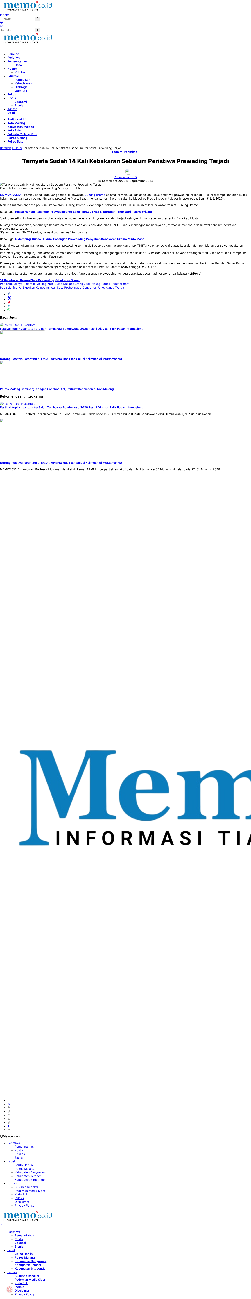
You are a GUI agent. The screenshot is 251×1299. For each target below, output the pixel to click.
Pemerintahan (17, 61)
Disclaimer (22, 1202)
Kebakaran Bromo (67, 280)
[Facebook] (8, 1100)
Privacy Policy (24, 1205)
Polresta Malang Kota (22, 134)
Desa (18, 65)
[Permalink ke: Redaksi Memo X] (128, 173)
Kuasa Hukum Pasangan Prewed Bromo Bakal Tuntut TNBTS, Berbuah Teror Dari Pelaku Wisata (83, 211)
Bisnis (11, 98)
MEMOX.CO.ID (10, 195)
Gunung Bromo (95, 195)
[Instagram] (8, 1115)
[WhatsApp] (8, 1122)
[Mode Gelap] (1, 22)
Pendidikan (22, 79)
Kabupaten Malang (20, 127)
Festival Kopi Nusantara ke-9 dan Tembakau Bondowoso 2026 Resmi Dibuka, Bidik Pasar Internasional (72, 328)
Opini (11, 113)
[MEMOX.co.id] (27, 11)
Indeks (4, 15)
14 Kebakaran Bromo (15, 280)
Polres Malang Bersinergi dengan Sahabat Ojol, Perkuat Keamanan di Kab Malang (57, 389)
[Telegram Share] (8, 306)
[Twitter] (8, 1104)
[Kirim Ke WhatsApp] (8, 310)
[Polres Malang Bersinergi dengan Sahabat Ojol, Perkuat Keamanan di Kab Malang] (23, 385)
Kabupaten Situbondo (30, 1179)
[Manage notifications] (9, 1289)
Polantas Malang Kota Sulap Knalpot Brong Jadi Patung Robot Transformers (64, 284)
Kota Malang (16, 123)
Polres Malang (17, 138)
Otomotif (21, 90)
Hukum (12, 68)
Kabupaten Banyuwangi (31, 1172)
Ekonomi (21, 102)
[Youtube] (8, 1118)
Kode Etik (21, 1194)
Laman (12, 1183)
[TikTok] (8, 1126)
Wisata (12, 109)
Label (11, 1161)
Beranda (13, 54)
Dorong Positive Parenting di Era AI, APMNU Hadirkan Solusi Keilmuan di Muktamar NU (61, 359)
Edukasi (13, 76)
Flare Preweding (42, 280)
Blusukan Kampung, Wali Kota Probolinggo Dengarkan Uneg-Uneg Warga (62, 287)
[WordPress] (8, 1111)
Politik (11, 94)
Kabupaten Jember (28, 1176)
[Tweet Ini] (9, 299)
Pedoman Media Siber (30, 1191)
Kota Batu (14, 130)
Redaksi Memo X (125, 177)
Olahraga (21, 87)
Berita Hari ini (24, 1165)
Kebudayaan (23, 83)
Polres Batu (15, 141)
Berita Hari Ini (16, 119)
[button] (37, 19)
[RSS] (8, 1129)
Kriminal (20, 72)
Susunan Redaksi (26, 1187)
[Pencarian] (1, 26)
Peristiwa (13, 57)
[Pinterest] (8, 1107)
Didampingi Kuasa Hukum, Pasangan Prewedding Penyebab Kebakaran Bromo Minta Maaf (79, 239)
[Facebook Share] (8, 294)
